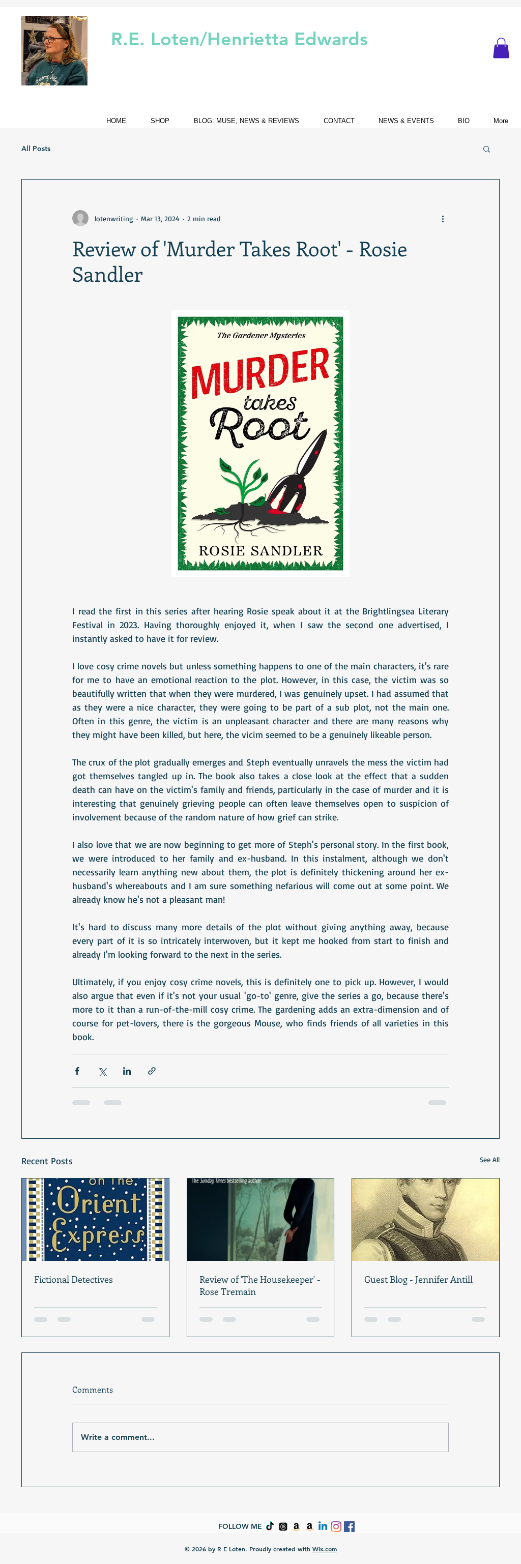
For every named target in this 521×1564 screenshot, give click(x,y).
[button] (501, 48)
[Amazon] (296, 1526)
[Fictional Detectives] (95, 1219)
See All (490, 1159)
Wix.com (324, 1549)
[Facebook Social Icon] (349, 1526)
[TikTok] (270, 1526)
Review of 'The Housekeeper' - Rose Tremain (260, 1285)
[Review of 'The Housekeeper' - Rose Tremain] (260, 1219)
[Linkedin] (322, 1526)
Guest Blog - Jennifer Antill (418, 1279)
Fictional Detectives (73, 1279)
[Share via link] (152, 1071)
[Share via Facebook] (77, 1071)
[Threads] (283, 1526)
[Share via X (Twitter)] (102, 1071)
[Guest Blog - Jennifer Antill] (425, 1219)
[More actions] (443, 218)
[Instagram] (336, 1526)
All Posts (35, 148)
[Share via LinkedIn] (127, 1071)
